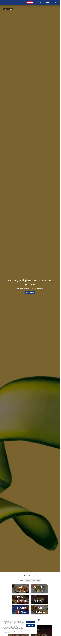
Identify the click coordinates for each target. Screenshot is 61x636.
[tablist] (30, 580)
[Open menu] (4, 2)
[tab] (22, 580)
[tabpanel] (30, 599)
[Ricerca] (41, 2)
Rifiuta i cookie (30, 625)
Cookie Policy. (6, 632)
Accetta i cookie (31, 622)
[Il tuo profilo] (56, 2)
